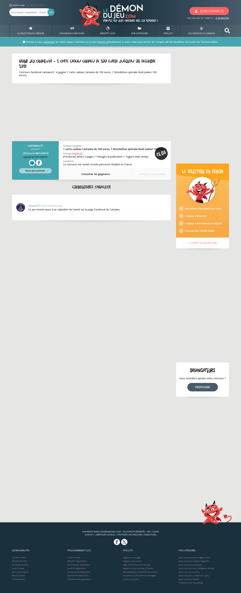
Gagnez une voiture (132, 561)
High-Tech (128, 564)
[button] (227, 31)
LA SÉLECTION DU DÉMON (30, 33)
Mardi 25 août (18, 575)
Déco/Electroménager (145, 575)
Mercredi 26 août (20, 572)
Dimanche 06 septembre (79, 579)
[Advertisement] (91, 112)
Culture (150, 568)
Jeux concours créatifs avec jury (194, 575)
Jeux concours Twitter (189, 579)
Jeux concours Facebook (190, 564)
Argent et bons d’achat (133, 568)
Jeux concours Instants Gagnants (194, 561)
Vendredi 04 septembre (79, 572)
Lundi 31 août (18, 557)
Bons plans (150, 534)
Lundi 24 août (18, 579)
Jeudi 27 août (18, 568)
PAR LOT (168, 33)
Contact (89, 534)
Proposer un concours (129, 534)
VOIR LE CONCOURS (153, 174)
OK (51, 12)
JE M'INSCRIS (222, 18)
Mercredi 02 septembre (79, 564)
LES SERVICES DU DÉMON (201, 33)
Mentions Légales (105, 534)
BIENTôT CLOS (107, 33)
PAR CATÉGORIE (139, 33)
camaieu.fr (35, 145)
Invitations (128, 575)
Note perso (35, 170)
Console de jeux (142, 564)
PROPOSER (202, 387)
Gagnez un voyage (132, 557)
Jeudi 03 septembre (77, 568)
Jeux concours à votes (189, 572)
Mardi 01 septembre (77, 561)
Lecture (127, 579)
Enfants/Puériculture (148, 572)
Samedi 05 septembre (78, 575)
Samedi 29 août (19, 561)
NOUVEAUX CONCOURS (72, 33)
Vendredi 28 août (20, 564)
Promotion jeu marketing (191, 582)
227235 (164, 144)
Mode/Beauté (129, 572)
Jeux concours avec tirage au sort (194, 557)
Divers (136, 579)
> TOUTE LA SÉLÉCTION (202, 243)
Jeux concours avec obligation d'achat (196, 568)
